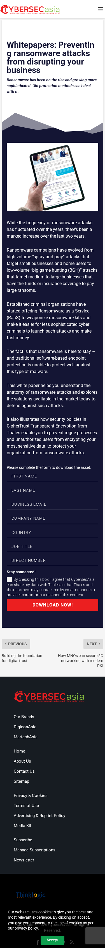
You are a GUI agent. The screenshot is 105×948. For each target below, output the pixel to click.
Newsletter (24, 860)
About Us (22, 761)
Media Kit (22, 825)
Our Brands (24, 716)
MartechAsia (26, 736)
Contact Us (24, 771)
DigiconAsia (25, 726)
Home (19, 751)
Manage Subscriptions (34, 850)
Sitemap (21, 781)
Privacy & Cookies (31, 795)
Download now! (52, 605)
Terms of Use (26, 805)
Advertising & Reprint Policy (39, 815)
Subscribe (23, 839)
